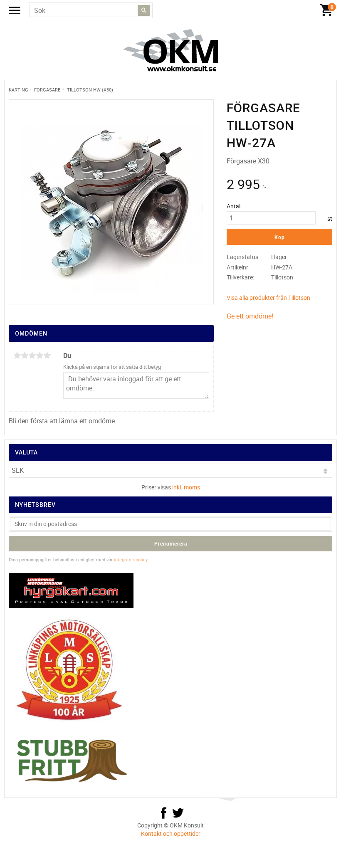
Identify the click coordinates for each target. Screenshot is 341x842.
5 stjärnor (47, 355)
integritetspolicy (130, 559)
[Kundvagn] (326, 10)
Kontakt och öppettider (170, 833)
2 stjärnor (24, 355)
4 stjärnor (39, 355)
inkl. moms (186, 487)
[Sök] (144, 10)
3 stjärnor (32, 355)
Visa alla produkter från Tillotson (268, 297)
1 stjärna (17, 355)
